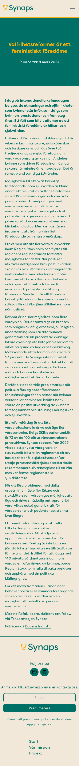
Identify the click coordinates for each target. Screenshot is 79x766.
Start (33, 741)
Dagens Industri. (38, 626)
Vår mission (39, 747)
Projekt (35, 753)
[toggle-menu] (72, 8)
